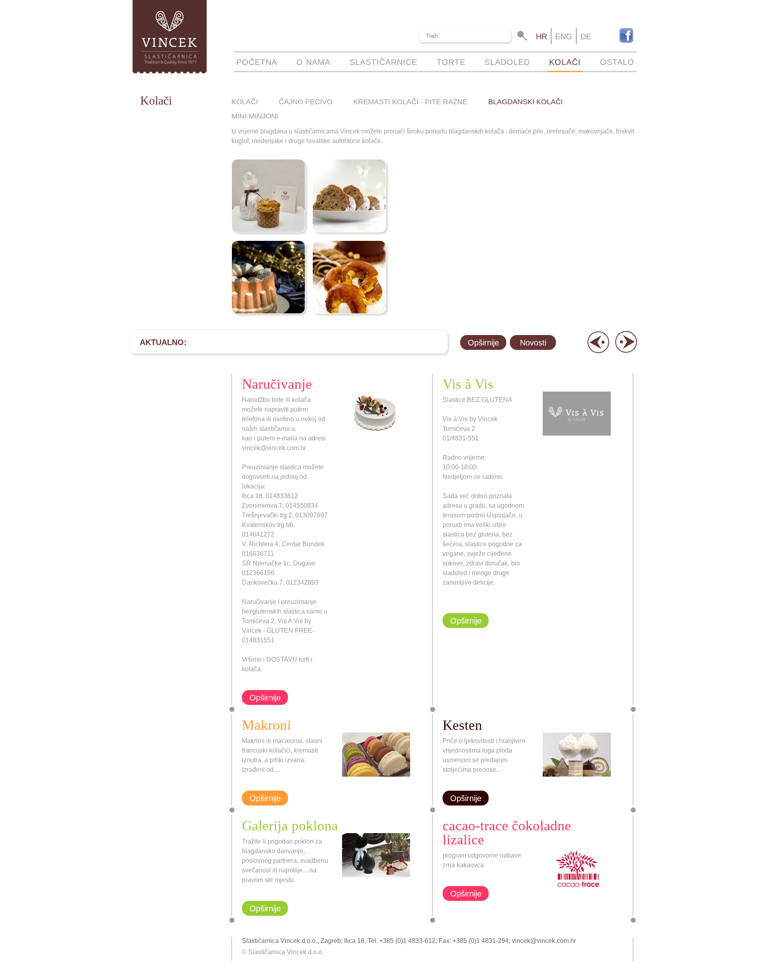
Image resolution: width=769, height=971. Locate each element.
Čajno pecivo (305, 102)
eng (563, 36)
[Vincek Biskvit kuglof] (348, 195)
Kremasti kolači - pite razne (410, 102)
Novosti (533, 342)
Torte (451, 62)
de (585, 36)
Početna (256, 62)
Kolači (565, 62)
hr (541, 36)
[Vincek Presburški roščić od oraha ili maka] (348, 277)
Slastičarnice (383, 62)
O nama (313, 62)
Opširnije (483, 342)
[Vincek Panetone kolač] (268, 195)
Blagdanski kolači (525, 102)
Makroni (266, 725)
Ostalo (617, 62)
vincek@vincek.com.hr (544, 940)
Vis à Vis (468, 384)
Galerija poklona (290, 826)
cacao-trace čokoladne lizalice (507, 833)
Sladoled (507, 62)
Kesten (462, 725)
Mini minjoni (255, 116)
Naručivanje (277, 384)
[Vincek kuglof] (268, 277)
